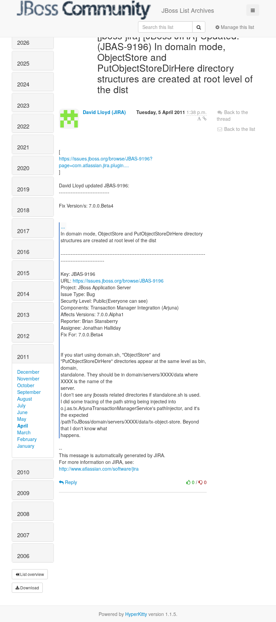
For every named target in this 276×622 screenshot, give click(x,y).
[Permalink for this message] (205, 118)
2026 (23, 42)
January (25, 445)
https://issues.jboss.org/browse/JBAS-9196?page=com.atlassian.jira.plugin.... (105, 162)
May (21, 418)
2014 (23, 294)
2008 (23, 514)
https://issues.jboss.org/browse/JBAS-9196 (118, 280)
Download (29, 587)
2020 (23, 168)
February (27, 439)
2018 (23, 210)
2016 (23, 252)
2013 (23, 314)
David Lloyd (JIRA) (104, 112)
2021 (23, 147)
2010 (23, 472)
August (24, 398)
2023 (23, 105)
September (29, 392)
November (28, 378)
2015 (23, 273)
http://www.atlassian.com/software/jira (99, 468)
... (63, 226)
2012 (23, 336)
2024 (23, 84)
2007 (23, 535)
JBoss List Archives (188, 10)
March (24, 432)
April (22, 425)
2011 (23, 357)
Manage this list (236, 27)
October (25, 385)
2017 (23, 231)
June (22, 412)
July (21, 405)
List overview (31, 574)
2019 (23, 189)
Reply (70, 482)
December (28, 371)
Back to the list (239, 128)
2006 (23, 556)
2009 (23, 493)
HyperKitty (136, 614)
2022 (23, 126)
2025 (23, 63)
